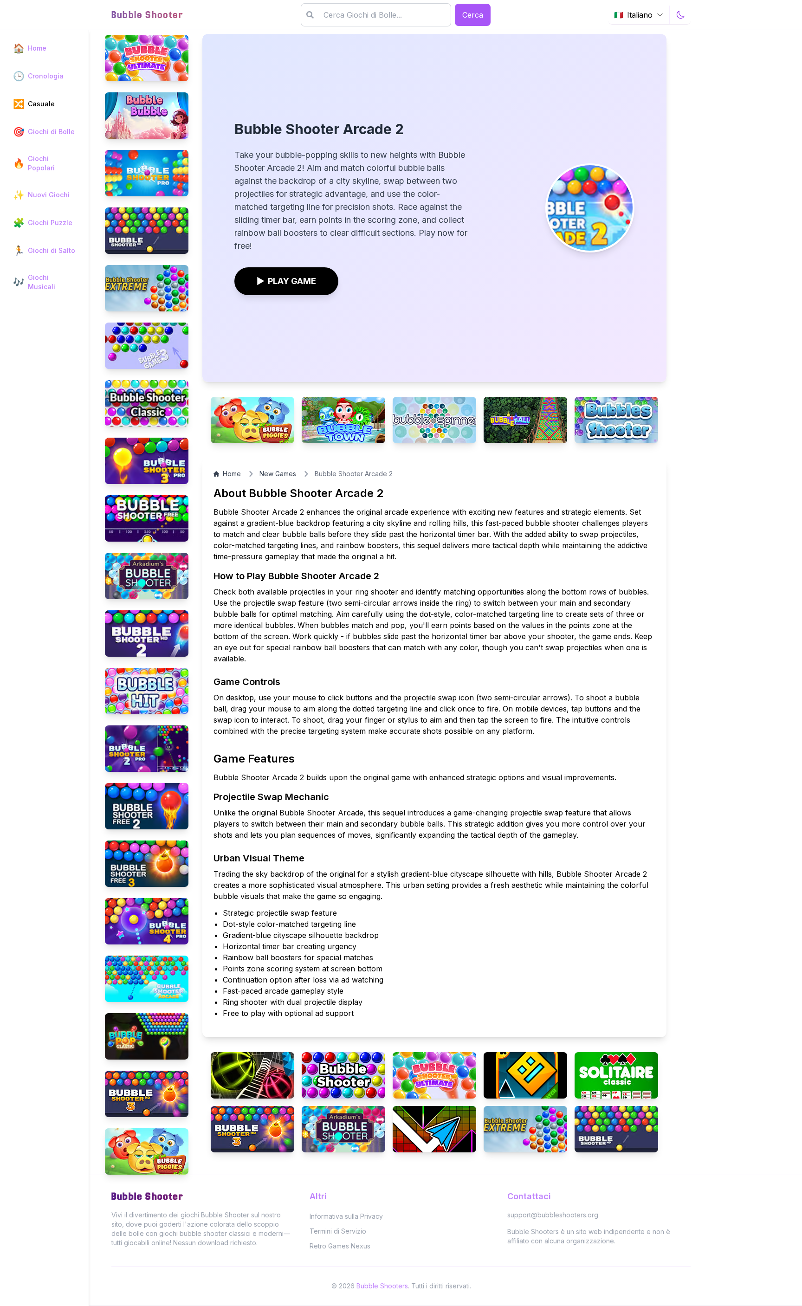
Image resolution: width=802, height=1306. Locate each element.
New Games (277, 474)
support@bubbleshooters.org (552, 1215)
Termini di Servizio (338, 1231)
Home (232, 474)
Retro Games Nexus (340, 1246)
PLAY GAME (286, 281)
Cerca (472, 14)
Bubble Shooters (382, 1286)
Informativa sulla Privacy (346, 1216)
